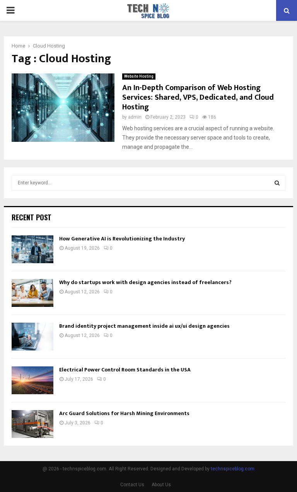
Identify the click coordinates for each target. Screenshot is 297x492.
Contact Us (132, 484)
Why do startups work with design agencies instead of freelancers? (145, 282)
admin (135, 117)
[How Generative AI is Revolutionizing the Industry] (32, 249)
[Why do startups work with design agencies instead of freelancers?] (32, 293)
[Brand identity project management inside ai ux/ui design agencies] (32, 337)
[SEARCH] (277, 183)
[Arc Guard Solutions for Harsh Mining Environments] (32, 424)
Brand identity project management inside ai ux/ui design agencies (144, 326)
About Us (161, 484)
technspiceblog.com (232, 469)
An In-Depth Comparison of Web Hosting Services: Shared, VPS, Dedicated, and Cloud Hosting (198, 97)
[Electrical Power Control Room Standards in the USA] (32, 380)
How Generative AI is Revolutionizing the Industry (122, 238)
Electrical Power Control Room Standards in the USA (125, 369)
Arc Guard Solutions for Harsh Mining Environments (124, 413)
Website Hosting (139, 76)
